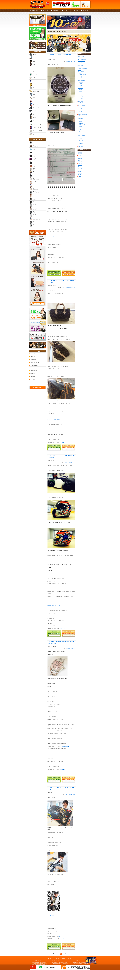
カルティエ (73, 648)
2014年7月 (80, 173)
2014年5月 (80, 176)
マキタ (80, 85)
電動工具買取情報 (81, 80)
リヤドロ (81, 102)
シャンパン (81, 96)
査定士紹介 (66, 10)
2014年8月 (80, 171)
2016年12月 (80, 153)
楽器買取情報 (80, 88)
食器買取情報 (80, 101)
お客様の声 (75, 10)
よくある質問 (85, 10)
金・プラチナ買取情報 (82, 59)
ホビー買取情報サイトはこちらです (54, 915)
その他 (74, 794)
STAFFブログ (33, 379)
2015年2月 (80, 161)
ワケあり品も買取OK (34, 365)
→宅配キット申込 (65, 746)
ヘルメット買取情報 (68, 462)
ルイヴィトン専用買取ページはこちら (54, 419)
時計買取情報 (68, 61)
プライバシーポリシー (57, 958)
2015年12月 (80, 155)
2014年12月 (80, 165)
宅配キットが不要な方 (34, 367)
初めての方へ (35, 10)
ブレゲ (80, 119)
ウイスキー (81, 95)
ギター (80, 91)
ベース (80, 89)
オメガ (80, 121)
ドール (80, 76)
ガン (80, 73)
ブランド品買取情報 (66, 287)
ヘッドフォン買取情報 (82, 57)
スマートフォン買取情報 (82, 114)
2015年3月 (80, 160)
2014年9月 (80, 169)
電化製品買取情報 (81, 61)
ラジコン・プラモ (82, 74)
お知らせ (79, 66)
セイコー (79, 70)
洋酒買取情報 (80, 93)
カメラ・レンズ (82, 62)
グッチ (80, 138)
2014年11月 (80, 166)
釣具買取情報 (80, 146)
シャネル (81, 143)
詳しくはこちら (62, 442)
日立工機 (81, 82)
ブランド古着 (80, 65)
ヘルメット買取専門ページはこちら (54, 605)
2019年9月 (80, 152)
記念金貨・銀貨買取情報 (82, 68)
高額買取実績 (56, 10)
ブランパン (81, 123)
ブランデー (81, 98)
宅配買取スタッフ (81, 56)
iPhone (80, 115)
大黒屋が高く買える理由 (35, 362)
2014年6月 (80, 174)
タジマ (80, 83)
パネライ (81, 129)
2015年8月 (80, 157)
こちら (60, 262)
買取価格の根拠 (33, 370)
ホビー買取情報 (69, 794)
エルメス (81, 140)
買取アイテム (45, 10)
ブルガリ (81, 132)
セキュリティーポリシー (67, 958)
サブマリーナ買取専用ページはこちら (54, 236)
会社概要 (50, 958)
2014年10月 (80, 168)
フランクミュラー (82, 124)
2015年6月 (80, 158)
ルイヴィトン (72, 287)
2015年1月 (80, 163)
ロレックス (73, 61)
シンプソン (81, 108)
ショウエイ (81, 106)
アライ (74, 462)
